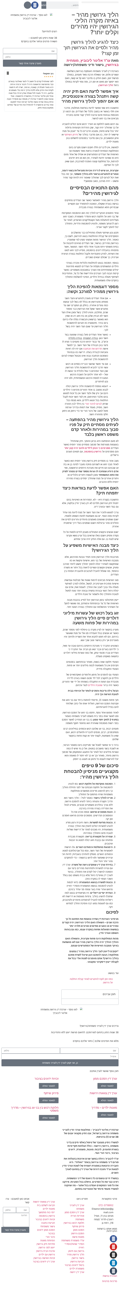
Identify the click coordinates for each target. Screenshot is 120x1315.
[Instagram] (113, 1255)
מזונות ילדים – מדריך (104, 1107)
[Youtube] (113, 1247)
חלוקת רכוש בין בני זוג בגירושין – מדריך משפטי (35, 1109)
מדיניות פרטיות (109, 1281)
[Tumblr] (113, 1271)
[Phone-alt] (27, 5)
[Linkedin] (113, 1263)
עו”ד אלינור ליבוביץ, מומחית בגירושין (93, 62)
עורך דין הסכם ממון (105, 1078)
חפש (43, 5)
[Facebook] (34, 5)
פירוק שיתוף (51, 1093)
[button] (100, 2)
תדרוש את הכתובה (92, 348)
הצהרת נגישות (110, 1275)
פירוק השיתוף (71, 134)
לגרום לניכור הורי (93, 403)
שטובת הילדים (95, 685)
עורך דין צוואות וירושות (103, 1093)
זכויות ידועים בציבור (47, 1078)
